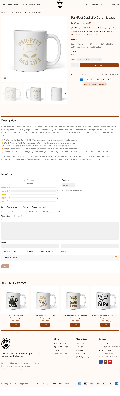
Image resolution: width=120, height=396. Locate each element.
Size (73, 59)
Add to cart (99, 65)
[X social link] (110, 74)
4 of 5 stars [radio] (20, 216)
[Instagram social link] (105, 362)
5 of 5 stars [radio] (21, 216)
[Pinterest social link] (113, 74)
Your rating (6, 216)
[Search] (101, 4)
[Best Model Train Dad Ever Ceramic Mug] (15, 300)
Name (4, 242)
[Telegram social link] (118, 74)
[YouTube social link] (110, 362)
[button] (3, 93)
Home (3, 12)
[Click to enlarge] (5, 78)
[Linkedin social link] (115, 74)
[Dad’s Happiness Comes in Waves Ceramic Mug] (75, 300)
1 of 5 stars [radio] (14, 216)
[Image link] (5, 343)
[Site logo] (60, 4)
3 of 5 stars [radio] (18, 216)
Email (64, 242)
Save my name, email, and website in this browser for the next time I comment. (36, 251)
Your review (6, 220)
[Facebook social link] (108, 74)
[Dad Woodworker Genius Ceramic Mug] (45, 300)
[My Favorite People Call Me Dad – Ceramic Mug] (105, 300)
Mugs (10, 12)
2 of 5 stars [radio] (16, 216)
